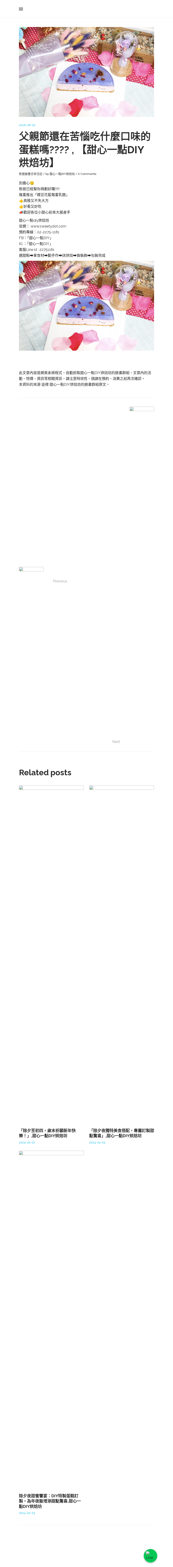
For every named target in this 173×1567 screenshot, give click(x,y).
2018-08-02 (27, 125)
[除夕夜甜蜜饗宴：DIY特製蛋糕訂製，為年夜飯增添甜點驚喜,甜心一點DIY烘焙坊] (51, 1319)
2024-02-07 (27, 1142)
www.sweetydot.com (48, 226)
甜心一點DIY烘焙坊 (62, 174)
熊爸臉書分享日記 (30, 174)
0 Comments (87, 174)
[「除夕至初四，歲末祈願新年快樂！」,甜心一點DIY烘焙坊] (51, 954)
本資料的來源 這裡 (34, 384)
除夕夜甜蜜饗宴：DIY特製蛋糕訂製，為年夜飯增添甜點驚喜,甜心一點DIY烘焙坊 (50, 1501)
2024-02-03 (97, 1142)
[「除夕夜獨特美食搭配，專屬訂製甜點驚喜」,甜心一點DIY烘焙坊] (121, 954)
